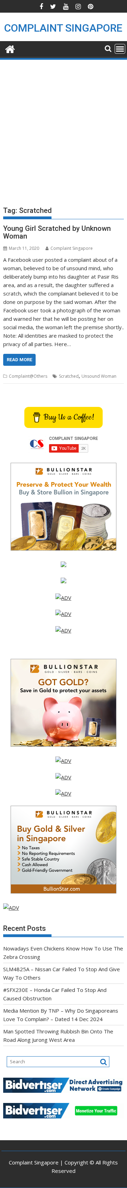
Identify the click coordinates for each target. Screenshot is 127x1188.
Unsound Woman (98, 376)
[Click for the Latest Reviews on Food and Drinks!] (63, 613)
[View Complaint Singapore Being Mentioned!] (63, 630)
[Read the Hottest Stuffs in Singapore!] (63, 793)
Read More (19, 359)
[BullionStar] (63, 548)
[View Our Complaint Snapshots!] (63, 597)
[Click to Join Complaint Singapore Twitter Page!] (63, 760)
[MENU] (120, 49)
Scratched (69, 376)
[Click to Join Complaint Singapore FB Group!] (63, 777)
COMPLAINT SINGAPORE (63, 28)
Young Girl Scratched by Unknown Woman (57, 232)
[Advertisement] (63, 127)
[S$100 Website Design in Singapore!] (11, 907)
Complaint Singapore (71, 248)
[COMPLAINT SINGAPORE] (10, 48)
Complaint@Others (28, 376)
